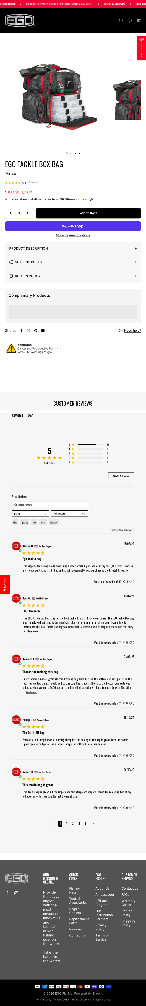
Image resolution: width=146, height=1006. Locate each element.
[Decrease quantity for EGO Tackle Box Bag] (10, 213)
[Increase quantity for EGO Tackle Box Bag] (28, 213)
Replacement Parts (79, 921)
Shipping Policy (128, 923)
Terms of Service (102, 937)
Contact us (77, 935)
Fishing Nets (74, 890)
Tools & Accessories (78, 901)
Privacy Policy (100, 927)
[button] (89, 445)
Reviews (75, 929)
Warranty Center (128, 903)
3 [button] (73, 823)
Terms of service (81, 999)
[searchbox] (50, 504)
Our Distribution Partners (104, 915)
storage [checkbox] (53, 522)
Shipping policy (101, 999)
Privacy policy (61, 999)
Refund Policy (127, 913)
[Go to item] (66, 153)
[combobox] (30, 513)
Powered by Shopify (88, 993)
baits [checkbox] (43, 522)
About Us (102, 888)
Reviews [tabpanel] (17, 415)
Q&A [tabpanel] (30, 415)
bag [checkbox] (34, 522)
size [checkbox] (15, 522)
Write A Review (121, 476)
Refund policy (43, 999)
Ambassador (104, 894)
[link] (21, 182)
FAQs (125, 894)
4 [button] (79, 823)
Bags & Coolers (75, 911)
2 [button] (66, 823)
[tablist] (73, 415)
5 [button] (86, 823)
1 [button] (60, 823)
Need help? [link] (132, 330)
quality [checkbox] (25, 522)
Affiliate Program (101, 903)
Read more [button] (32, 631)
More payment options (73, 235)
